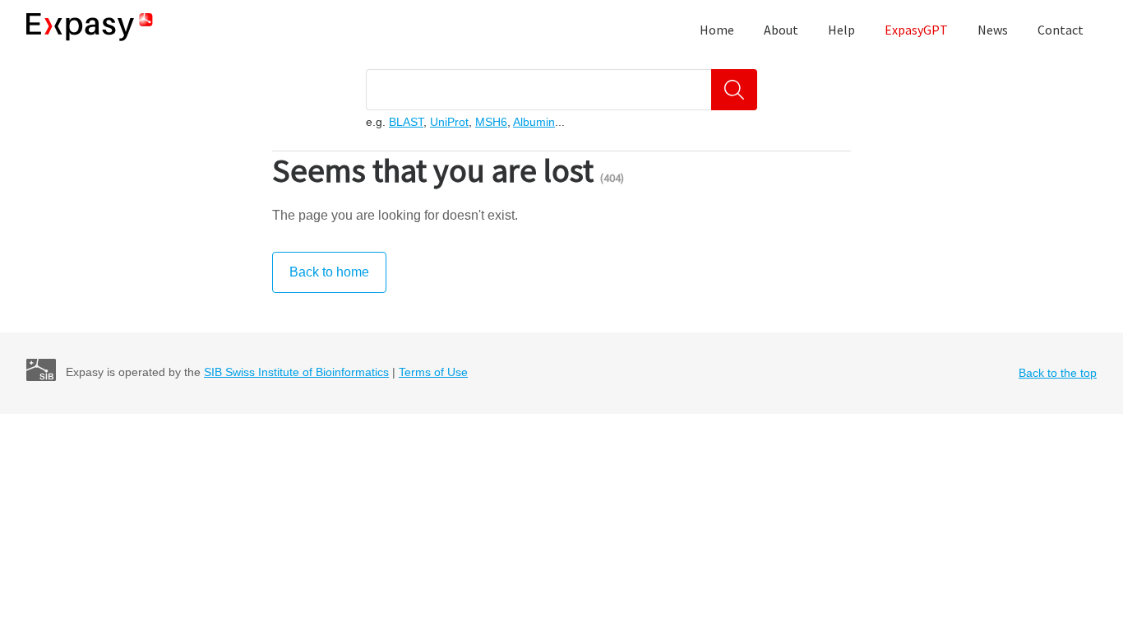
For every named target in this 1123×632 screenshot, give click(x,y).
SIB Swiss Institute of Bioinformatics (296, 372)
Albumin (534, 121)
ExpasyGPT (916, 29)
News (992, 29)
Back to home (329, 272)
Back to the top (1058, 372)
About (781, 29)
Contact (1061, 29)
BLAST (406, 121)
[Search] (734, 89)
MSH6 (491, 121)
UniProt (449, 121)
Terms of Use (433, 372)
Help (841, 29)
